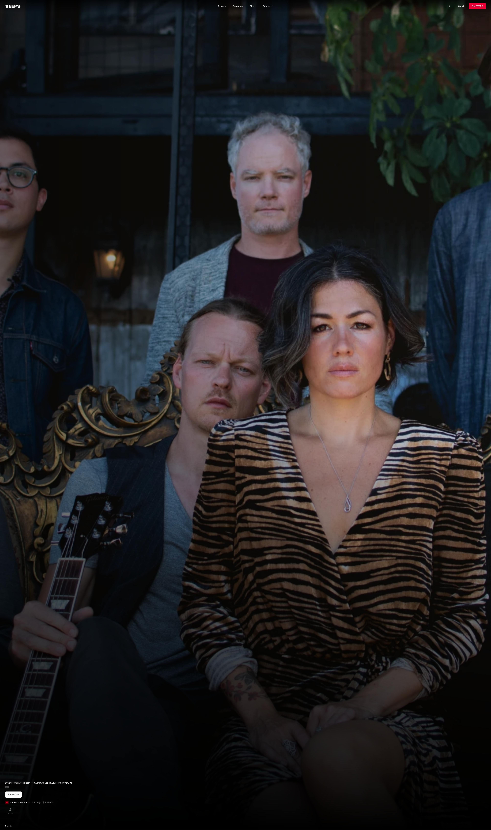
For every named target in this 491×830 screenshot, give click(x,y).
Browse (222, 6)
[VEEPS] (12, 6)
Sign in (461, 6)
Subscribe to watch (32, 802)
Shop (252, 6)
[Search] (449, 6)
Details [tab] (8, 826)
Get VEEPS (477, 6)
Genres (266, 6)
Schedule (238, 6)
